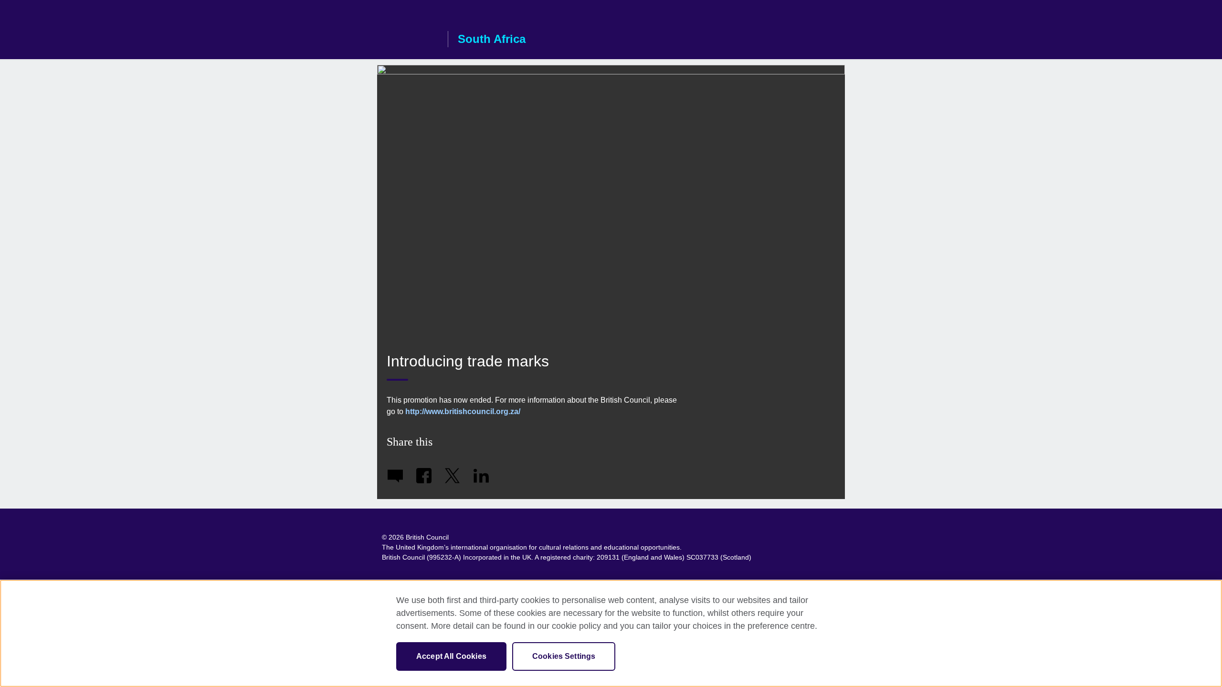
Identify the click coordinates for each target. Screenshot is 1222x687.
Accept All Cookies (451, 656)
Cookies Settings (564, 656)
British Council (410, 39)
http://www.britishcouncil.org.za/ (462, 411)
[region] (611, 633)
